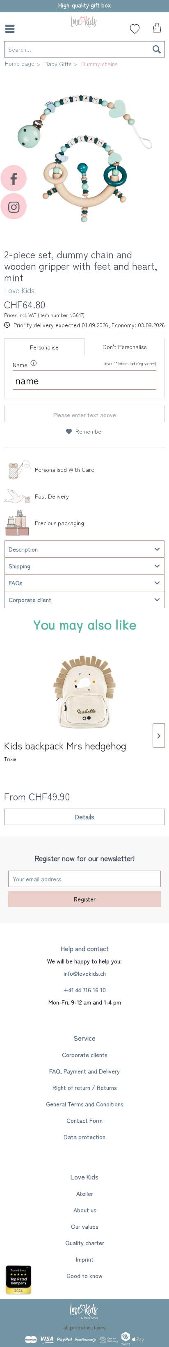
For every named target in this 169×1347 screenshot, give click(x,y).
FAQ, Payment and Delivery (84, 1071)
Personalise (44, 347)
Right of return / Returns (84, 1087)
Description (23, 549)
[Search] (156, 49)
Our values (84, 1226)
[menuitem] (12, 29)
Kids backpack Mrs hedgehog (65, 751)
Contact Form (84, 1120)
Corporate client (30, 599)
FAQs (15, 583)
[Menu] (12, 29)
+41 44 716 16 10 (84, 990)
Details (84, 816)
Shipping (19, 566)
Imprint (85, 1259)
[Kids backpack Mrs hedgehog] (84, 692)
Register (85, 899)
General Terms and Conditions (84, 1104)
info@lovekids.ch (85, 973)
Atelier (84, 1193)
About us (84, 1210)
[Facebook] (13, 178)
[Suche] (31, 29)
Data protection (84, 1137)
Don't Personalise (125, 346)
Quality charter (84, 1243)
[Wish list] (135, 29)
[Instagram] (13, 206)
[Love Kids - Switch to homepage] (84, 21)
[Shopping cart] (156, 30)
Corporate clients (84, 1054)
